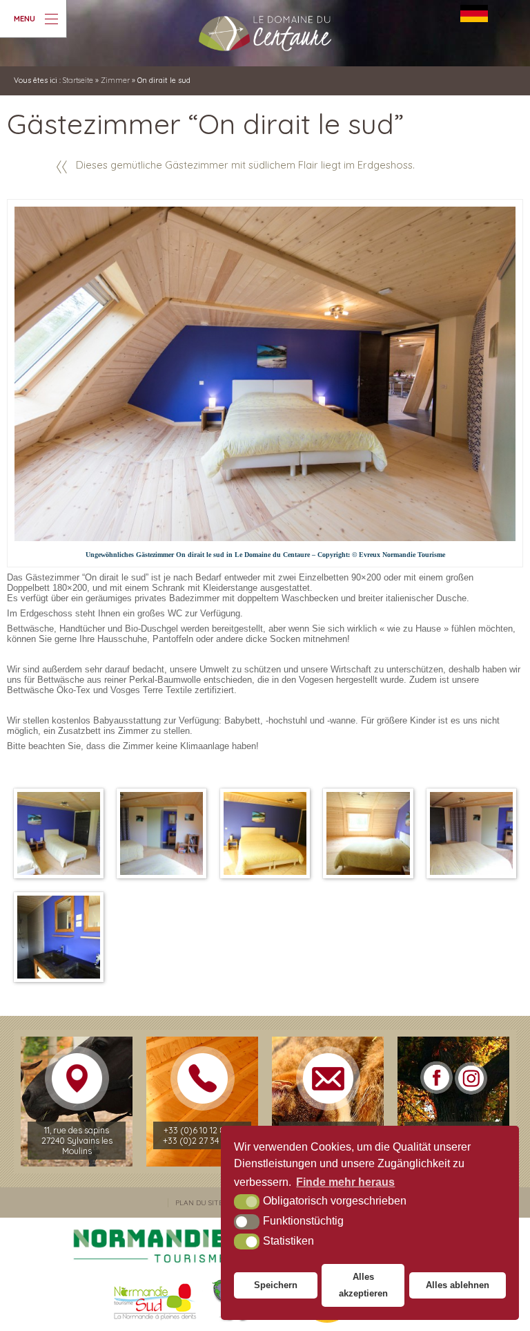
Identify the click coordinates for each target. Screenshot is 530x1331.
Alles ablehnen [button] (457, 1285)
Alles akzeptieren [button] (363, 1285)
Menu (24, 18)
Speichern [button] (275, 1285)
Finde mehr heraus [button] (345, 1182)
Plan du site (199, 1202)
